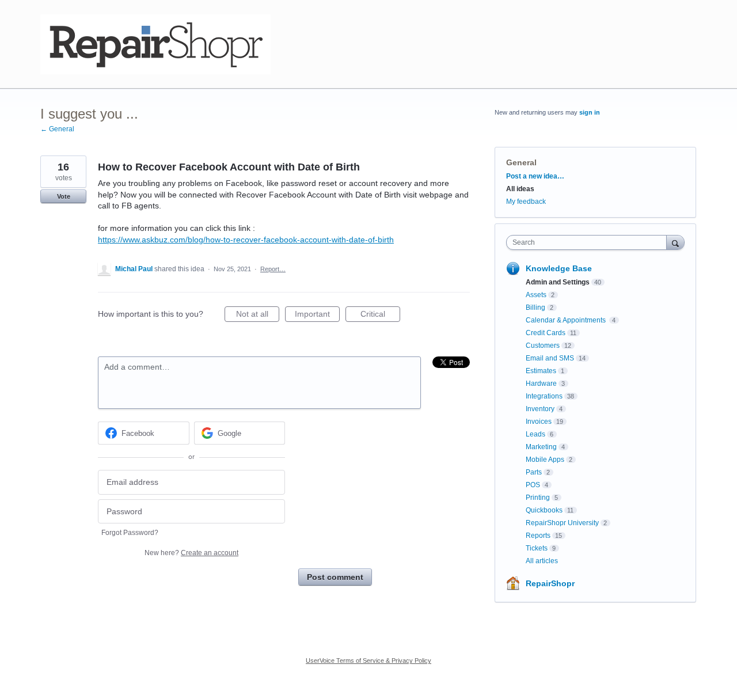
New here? (191, 553)
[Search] (675, 242)
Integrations (544, 396)
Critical (380, 315)
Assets (536, 295)
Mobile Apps (545, 460)
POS (533, 485)
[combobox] (589, 242)
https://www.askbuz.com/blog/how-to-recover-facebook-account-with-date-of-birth (246, 239)
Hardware (541, 383)
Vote (63, 196)
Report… (273, 268)
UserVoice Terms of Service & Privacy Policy (368, 660)
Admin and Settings (558, 282)
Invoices (539, 421)
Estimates (541, 371)
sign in (589, 112)
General (521, 162)
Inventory (540, 409)
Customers (543, 345)
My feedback (526, 202)
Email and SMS (550, 358)
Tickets (537, 548)
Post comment (335, 577)
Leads (535, 434)
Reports (538, 536)
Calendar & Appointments (566, 320)
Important (317, 315)
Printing (538, 498)
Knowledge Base (559, 268)
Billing (535, 307)
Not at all (257, 315)
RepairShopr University (562, 523)
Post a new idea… (535, 176)
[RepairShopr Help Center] (155, 44)
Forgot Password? (129, 533)
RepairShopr (550, 583)
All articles (542, 561)
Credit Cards (545, 333)
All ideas (520, 189)
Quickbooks (544, 510)
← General (57, 129)
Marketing (541, 447)
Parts (534, 472)
